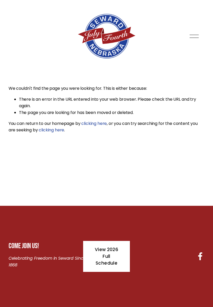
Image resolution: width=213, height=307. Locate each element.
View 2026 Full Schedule (106, 256)
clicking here (94, 123)
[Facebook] (200, 256)
